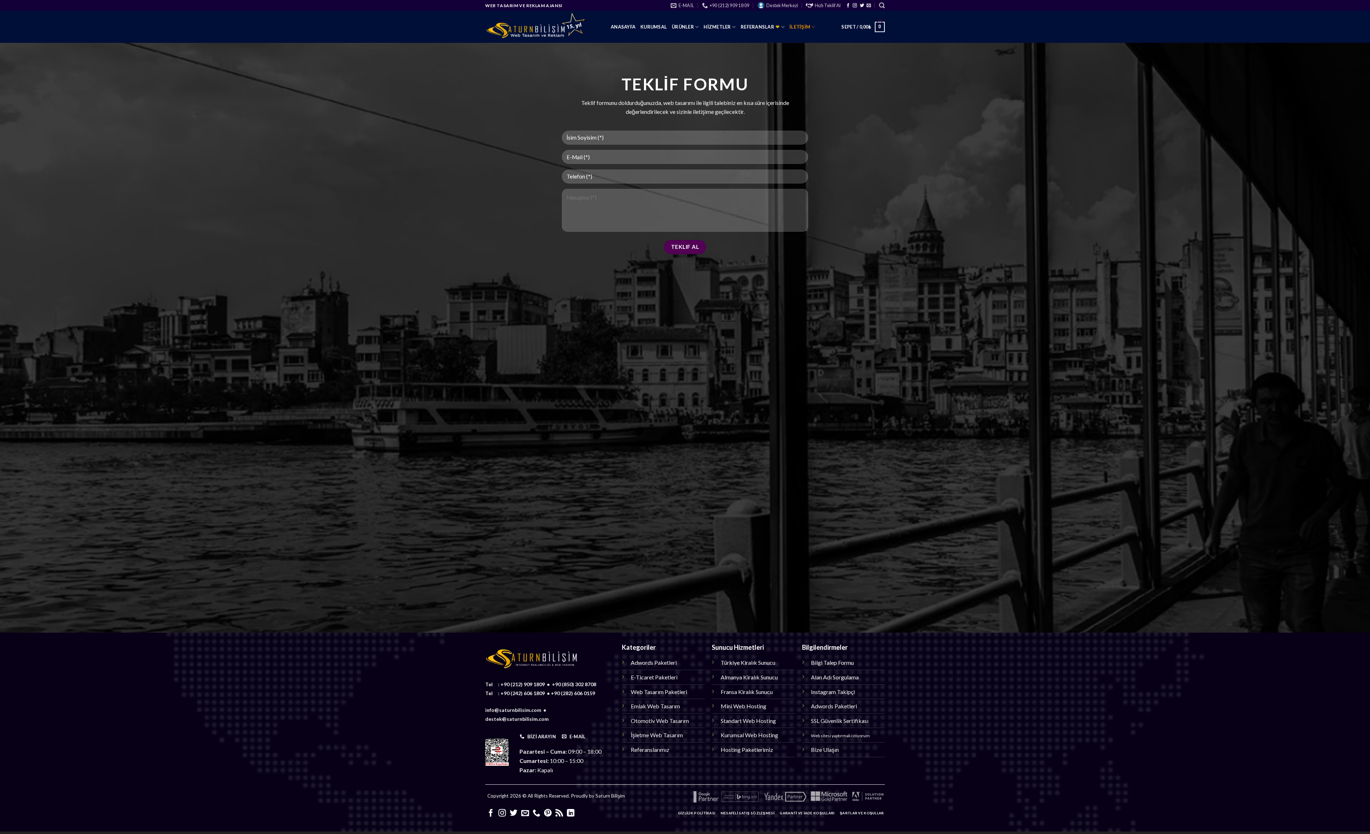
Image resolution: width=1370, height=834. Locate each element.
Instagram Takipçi (833, 691)
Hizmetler (717, 27)
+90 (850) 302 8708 (574, 684)
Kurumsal (653, 27)
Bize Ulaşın (825, 749)
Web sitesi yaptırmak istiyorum (840, 735)
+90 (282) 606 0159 (573, 693)
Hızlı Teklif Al (828, 5)
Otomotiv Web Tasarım (660, 720)
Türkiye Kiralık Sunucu (748, 662)
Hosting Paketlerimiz (747, 749)
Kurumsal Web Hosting (749, 735)
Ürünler (683, 27)
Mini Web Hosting (743, 706)
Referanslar (760, 27)
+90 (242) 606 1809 (523, 693)
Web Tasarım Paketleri (659, 691)
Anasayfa (623, 27)
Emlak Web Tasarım (655, 706)
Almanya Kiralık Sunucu (749, 677)
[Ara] (882, 5)
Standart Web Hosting (748, 720)
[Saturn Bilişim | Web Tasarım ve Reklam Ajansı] (542, 27)
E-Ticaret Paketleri (654, 677)
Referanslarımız (650, 749)
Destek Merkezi (782, 5)
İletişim (800, 27)
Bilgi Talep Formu (832, 662)
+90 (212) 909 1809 (523, 684)
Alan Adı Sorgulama (835, 677)
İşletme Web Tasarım (657, 735)
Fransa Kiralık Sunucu (747, 691)
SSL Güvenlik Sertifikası (839, 720)
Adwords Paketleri (654, 662)
